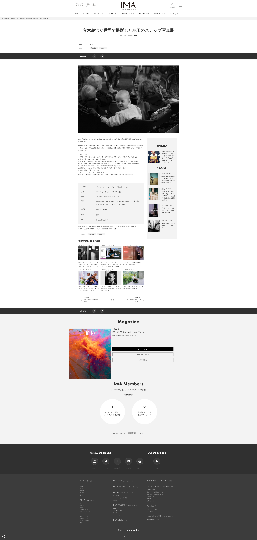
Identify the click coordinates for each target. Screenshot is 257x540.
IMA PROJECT (125, 505)
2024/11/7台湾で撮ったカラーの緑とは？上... (91, 299)
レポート (82, 507)
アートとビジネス (84, 520)
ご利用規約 (150, 511)
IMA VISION (122, 520)
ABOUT (115, 508)
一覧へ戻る (112, 300)
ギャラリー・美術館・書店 (120, 498)
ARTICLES (81, 245)
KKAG (102, 48)
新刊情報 (82, 490)
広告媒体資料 (150, 496)
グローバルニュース (85, 512)
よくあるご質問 (151, 490)
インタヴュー (89, 245)
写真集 (115, 500)
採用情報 (149, 498)
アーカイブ (111, 245)
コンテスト (83, 492)
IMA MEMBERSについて (153, 519)
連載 (81, 523)
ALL (81, 484)
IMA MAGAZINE (117, 510)
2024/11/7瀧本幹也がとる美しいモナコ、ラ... (134, 299)
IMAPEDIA (123, 492)
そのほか (82, 495)
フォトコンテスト (118, 515)
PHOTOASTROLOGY (160, 480)
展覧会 (13, 19)
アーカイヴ (83, 514)
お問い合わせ (150, 501)
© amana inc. (128, 537)
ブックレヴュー (84, 509)
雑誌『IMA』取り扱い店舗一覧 (155, 494)
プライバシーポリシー (153, 509)
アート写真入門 (84, 518)
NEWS (7, 19)
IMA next (124, 480)
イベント (82, 488)
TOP (2, 19)
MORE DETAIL (143, 349)
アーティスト (116, 495)
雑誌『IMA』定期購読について (155, 492)
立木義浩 (93, 48)
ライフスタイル (84, 516)
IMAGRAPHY (126, 486)
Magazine (128, 322)
